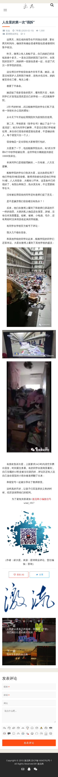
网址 (6, 703)
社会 (8, 30)
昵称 (7, 686)
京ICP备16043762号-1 (41, 760)
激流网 (27, 760)
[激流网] (29, 5)
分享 (41, 574)
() (20, 574)
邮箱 (7, 694)
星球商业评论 (12, 33)
